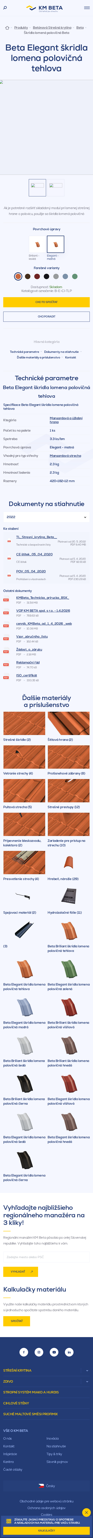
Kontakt (70, 357)
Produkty (21, 28)
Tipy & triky (54, 1454)
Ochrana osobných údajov (46, 1508)
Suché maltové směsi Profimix (30, 1414)
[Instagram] (39, 1352)
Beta (79, 28)
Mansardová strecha (65, 456)
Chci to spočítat (46, 302)
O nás (7, 1438)
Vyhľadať (18, 1271)
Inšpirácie (10, 1454)
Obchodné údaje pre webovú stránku (46, 1501)
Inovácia (52, 1438)
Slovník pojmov (57, 1462)
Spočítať (16, 1321)
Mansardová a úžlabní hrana (66, 420)
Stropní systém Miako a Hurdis (31, 1392)
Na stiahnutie (56, 1446)
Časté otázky (12, 1469)
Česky (50, 1486)
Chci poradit (46, 316)
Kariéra (8, 1462)
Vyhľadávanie (5, 8)
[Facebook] (23, 1352)
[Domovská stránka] (7, 27)
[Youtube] (54, 1352)
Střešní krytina (17, 1370)
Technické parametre (24, 352)
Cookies (46, 1515)
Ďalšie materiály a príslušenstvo (38, 357)
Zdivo (8, 1381)
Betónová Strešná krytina (52, 28)
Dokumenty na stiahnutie (61, 352)
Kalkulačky (46, 1530)
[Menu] (87, 7)
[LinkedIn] (69, 1352)
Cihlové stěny (16, 1403)
